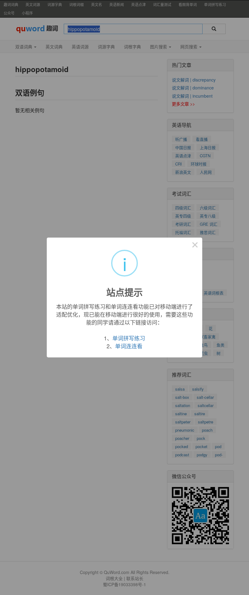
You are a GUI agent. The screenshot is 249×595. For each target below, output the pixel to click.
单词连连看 (128, 346)
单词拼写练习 (128, 338)
